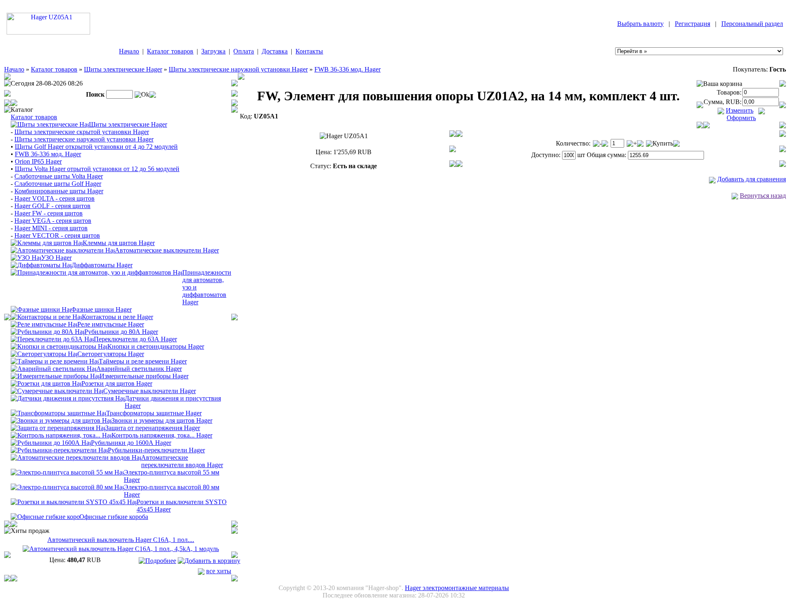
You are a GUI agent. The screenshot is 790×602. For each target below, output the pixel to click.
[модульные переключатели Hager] (52, 338)
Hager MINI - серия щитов (51, 228)
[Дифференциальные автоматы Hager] (41, 264)
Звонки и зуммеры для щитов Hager (162, 420)
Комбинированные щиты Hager (58, 191)
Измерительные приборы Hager (144, 376)
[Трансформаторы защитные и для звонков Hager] (58, 412)
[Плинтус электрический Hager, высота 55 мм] (67, 471)
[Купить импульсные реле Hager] (44, 323)
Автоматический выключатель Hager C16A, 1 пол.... (120, 539)
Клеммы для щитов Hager (119, 242)
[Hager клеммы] (47, 242)
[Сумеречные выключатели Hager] (57, 390)
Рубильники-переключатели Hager (156, 450)
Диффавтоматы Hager (102, 265)
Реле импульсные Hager (110, 324)
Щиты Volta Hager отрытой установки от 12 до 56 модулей (97, 168)
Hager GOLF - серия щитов (52, 205)
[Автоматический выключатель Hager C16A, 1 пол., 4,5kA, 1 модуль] (121, 548)
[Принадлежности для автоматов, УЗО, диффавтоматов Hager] (96, 272)
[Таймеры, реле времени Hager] (55, 360)
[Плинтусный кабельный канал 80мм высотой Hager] (67, 486)
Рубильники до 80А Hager (121, 331)
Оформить (741, 117)
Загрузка (213, 51)
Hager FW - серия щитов (48, 213)
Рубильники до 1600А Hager (131, 442)
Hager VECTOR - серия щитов (57, 235)
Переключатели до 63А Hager (135, 339)
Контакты (309, 51)
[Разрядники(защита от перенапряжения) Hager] (58, 427)
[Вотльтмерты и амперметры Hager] (55, 375)
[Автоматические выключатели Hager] (63, 249)
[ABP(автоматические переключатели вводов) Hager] (76, 457)
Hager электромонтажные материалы (457, 587)
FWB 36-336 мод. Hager (347, 69)
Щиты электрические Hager (123, 69)
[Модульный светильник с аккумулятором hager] (53, 368)
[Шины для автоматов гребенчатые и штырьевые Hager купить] (41, 309)
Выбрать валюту (640, 23)
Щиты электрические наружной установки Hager (238, 69)
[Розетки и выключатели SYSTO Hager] (74, 501)
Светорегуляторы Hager (110, 353)
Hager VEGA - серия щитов (52, 220)
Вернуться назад (763, 195)
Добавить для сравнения (751, 179)
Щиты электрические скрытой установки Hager (81, 131)
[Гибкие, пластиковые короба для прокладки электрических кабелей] (45, 516)
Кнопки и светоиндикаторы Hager (155, 346)
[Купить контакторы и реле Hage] (46, 316)
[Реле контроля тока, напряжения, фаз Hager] (61, 434)
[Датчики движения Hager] (68, 397)
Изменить (739, 110)
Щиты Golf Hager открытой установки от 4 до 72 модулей (96, 146)
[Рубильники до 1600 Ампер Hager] (51, 442)
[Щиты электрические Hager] (50, 123)
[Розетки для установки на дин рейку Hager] (46, 383)
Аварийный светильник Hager (139, 368)
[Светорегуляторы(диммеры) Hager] (44, 353)
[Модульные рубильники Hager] (47, 331)
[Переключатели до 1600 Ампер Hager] (59, 449)
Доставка (275, 51)
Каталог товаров (170, 51)
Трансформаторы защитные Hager (154, 413)
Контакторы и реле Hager (117, 316)
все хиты (218, 570)
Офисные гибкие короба (113, 516)
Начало (129, 51)
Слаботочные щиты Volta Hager (58, 176)
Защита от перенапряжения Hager (152, 427)
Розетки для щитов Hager (116, 383)
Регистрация (692, 23)
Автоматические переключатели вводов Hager (182, 461)
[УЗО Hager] (26, 257)
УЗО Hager (56, 257)
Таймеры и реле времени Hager (143, 361)
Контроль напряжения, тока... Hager (162, 435)
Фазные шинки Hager (101, 309)
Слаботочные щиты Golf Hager (57, 183)
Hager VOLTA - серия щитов (54, 198)
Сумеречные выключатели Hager (149, 390)
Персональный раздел (752, 23)
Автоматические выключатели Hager (167, 250)
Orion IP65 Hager (38, 161)
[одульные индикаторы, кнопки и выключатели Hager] (59, 346)
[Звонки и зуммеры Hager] (61, 420)
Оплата (243, 51)
